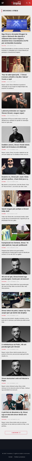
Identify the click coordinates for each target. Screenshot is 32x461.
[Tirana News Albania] (16, 2)
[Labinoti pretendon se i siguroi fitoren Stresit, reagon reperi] (16, 100)
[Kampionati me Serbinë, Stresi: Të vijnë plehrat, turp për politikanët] (16, 232)
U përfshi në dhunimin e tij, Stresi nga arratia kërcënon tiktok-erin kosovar (15, 414)
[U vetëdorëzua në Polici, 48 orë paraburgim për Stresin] (16, 334)
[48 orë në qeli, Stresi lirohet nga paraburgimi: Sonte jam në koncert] (16, 266)
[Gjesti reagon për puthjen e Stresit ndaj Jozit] (16, 198)
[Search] (29, 3)
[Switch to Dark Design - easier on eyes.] (27, 3)
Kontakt (10, 457)
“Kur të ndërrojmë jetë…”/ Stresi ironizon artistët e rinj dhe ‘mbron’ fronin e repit (15, 77)
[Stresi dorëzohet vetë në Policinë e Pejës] (16, 368)
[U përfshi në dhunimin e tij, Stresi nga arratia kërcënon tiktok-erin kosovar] (16, 402)
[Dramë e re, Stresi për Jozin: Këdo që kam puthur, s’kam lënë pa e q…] (16, 166)
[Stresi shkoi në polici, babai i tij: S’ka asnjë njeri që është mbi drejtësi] (16, 300)
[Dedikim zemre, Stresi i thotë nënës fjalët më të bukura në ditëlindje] (16, 134)
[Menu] (3, 3)
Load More (15, 432)
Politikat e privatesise (19, 457)
